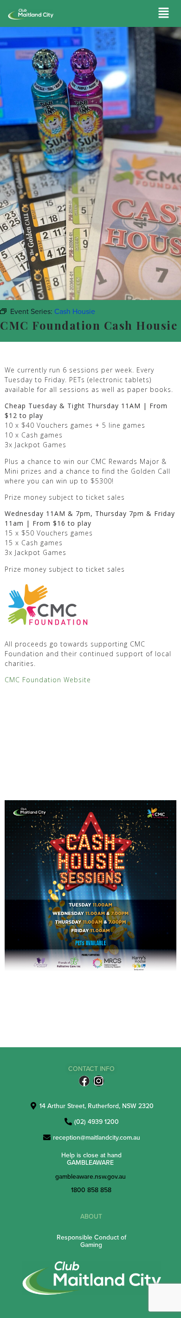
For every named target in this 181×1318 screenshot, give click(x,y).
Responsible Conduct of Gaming (91, 1241)
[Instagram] (98, 1081)
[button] (164, 13)
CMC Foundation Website (48, 679)
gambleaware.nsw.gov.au (90, 1176)
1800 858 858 (91, 1189)
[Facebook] (84, 1081)
